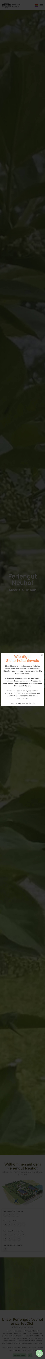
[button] (39, 1353)
